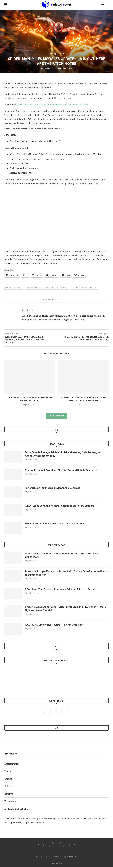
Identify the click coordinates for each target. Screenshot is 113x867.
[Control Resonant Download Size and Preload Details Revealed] (83, 377)
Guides (7, 786)
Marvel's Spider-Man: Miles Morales (42, 288)
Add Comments (56, 415)
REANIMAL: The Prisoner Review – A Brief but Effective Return (60, 589)
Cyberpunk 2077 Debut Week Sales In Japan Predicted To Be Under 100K (53, 104)
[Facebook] (41, 844)
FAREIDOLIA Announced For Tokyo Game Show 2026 (55, 523)
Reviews (8, 793)
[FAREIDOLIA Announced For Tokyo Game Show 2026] (13, 528)
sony (65, 288)
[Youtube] (61, 844)
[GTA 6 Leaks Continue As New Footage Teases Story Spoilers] (13, 510)
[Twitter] (51, 844)
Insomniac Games (13, 288)
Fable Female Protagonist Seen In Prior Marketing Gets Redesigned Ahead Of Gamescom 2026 (63, 454)
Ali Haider (47, 68)
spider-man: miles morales (84, 288)
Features (8, 771)
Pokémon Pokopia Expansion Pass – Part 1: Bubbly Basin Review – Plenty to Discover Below (66, 573)
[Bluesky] (72, 844)
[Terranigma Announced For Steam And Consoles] (13, 492)
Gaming (8, 778)
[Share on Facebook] (65, 299)
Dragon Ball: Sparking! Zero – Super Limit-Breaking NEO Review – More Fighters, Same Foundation (65, 609)
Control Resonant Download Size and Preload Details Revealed (61, 470)
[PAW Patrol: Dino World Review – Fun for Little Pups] (13, 629)
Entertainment (11, 763)
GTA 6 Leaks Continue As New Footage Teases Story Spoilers (59, 505)
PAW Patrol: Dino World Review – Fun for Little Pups (54, 624)
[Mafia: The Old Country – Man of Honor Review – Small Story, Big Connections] (13, 558)
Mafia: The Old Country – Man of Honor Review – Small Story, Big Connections (61, 555)
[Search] (107, 4)
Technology (10, 801)
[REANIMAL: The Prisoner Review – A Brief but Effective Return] (13, 593)
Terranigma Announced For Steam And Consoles (52, 488)
